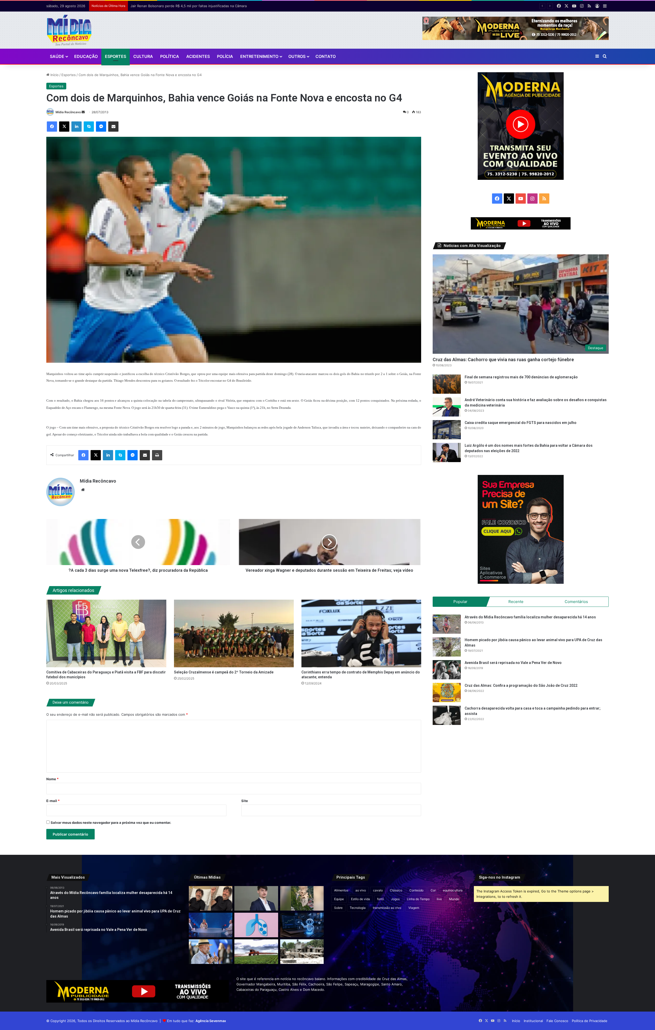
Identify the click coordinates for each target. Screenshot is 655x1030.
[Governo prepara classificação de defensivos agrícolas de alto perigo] (256, 951)
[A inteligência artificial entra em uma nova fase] (302, 925)
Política (169, 56)
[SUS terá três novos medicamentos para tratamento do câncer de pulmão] (256, 925)
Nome (52, 779)
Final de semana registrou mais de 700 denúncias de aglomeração (521, 377)
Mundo (454, 899)
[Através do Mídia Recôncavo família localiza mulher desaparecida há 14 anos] (447, 624)
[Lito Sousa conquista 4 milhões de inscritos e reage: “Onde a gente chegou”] (210, 898)
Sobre (338, 908)
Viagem (413, 908)
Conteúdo (416, 890)
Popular (460, 601)
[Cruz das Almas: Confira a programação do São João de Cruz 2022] (447, 692)
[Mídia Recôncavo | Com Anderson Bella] (69, 30)
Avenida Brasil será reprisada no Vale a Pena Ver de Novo (513, 663)
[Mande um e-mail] (83, 112)
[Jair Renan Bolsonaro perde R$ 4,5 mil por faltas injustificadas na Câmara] (256, 898)
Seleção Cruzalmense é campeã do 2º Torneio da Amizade (224, 672)
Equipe (339, 899)
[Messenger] (101, 126)
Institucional (533, 1021)
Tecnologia (358, 908)
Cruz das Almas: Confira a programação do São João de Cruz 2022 (521, 685)
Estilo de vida (360, 899)
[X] (64, 126)
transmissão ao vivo (387, 908)
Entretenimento (259, 56)
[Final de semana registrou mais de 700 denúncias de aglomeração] (447, 384)
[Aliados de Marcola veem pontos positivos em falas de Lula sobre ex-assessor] (210, 951)
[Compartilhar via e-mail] (113, 126)
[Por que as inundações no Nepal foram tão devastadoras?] (302, 951)
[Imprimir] (157, 455)
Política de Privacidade (589, 1021)
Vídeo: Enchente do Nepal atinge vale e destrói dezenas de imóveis (184, 6)
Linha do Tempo (418, 899)
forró (380, 899)
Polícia (225, 56)
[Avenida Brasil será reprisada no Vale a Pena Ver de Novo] (447, 669)
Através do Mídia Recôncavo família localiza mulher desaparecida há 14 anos (530, 617)
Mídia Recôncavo (68, 112)
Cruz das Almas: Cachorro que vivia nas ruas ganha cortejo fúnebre (503, 359)
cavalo (378, 890)
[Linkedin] (76, 126)
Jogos (395, 899)
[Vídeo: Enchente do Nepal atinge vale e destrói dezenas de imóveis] (302, 898)
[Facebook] (52, 126)
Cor (433, 890)
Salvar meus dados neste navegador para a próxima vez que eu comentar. (111, 822)
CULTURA (143, 56)
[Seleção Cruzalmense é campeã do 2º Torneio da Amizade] (234, 633)
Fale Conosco (557, 1021)
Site (244, 801)
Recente (515, 601)
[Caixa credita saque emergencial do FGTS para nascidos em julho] (447, 429)
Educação (86, 56)
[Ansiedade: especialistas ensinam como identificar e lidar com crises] (210, 925)
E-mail (53, 801)
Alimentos (341, 890)
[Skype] (89, 126)
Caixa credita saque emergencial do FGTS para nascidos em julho (520, 423)
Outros (296, 56)
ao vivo (360, 890)
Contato (325, 56)
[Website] (83, 490)
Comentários (576, 601)
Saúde (57, 56)
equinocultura (453, 890)
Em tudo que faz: (196, 1021)
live (439, 899)
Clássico (396, 890)
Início (54, 75)
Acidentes (198, 56)
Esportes (115, 56)
